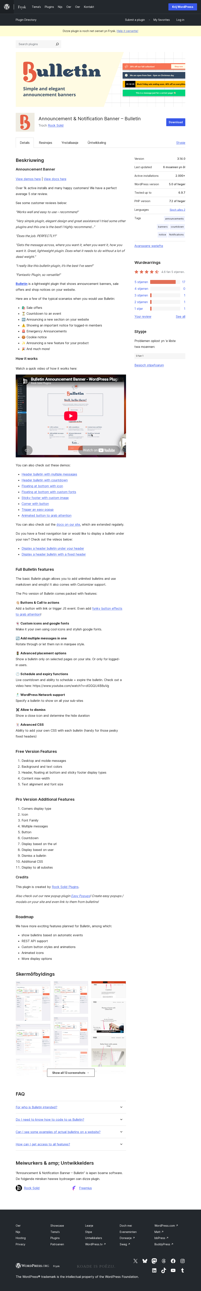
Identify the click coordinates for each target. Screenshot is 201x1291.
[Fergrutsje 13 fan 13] (121, 1075)
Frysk (56, 1266)
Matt (159, 1232)
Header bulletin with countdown (45, 480)
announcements (174, 218)
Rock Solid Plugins (65, 887)
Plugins (55, 1238)
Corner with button (35, 504)
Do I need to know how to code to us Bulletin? (50, 1119)
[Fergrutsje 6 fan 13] (83, 1022)
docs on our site (68, 524)
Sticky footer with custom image (45, 498)
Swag (125, 1244)
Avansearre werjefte (148, 246)
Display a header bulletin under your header (53, 548)
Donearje (127, 1238)
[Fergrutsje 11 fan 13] (121, 1006)
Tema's (55, 1232)
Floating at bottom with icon (42, 486)
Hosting (21, 1238)
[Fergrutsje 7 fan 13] (83, 1054)
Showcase (57, 1225)
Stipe (88, 1232)
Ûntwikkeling (97, 143)
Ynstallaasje (69, 143)
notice (162, 234)
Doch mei (126, 1225)
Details (25, 143)
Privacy (20, 1244)
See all (180, 316)
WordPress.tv (95, 1244)
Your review (142, 316)
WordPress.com (166, 1225)
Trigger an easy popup (38, 509)
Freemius (85, 1188)
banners (163, 226)
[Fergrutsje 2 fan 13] (45, 1029)
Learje (89, 1225)
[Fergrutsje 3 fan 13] (45, 1064)
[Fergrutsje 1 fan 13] (45, 986)
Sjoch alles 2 (177, 209)
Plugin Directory (26, 19)
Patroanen (57, 1244)
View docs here (55, 179)
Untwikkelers (93, 1238)
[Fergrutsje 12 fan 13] (121, 1042)
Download (176, 122)
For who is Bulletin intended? (36, 1107)
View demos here (28, 179)
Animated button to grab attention (46, 515)
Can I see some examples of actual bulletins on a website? (58, 1132)
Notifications (176, 234)
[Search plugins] (57, 44)
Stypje (180, 143)
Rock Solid (56, 125)
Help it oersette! (127, 31)
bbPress (161, 1238)
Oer (18, 1225)
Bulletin (21, 284)
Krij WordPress (182, 6)
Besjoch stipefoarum (149, 365)
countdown (177, 226)
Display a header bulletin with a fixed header (54, 554)
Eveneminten (128, 1232)
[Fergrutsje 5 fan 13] (83, 986)
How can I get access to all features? (43, 1144)
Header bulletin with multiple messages (49, 474)
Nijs (18, 1232)
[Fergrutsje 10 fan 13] (121, 986)
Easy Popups (80, 896)
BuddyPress (164, 1244)
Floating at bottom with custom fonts (49, 492)
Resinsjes (45, 143)
